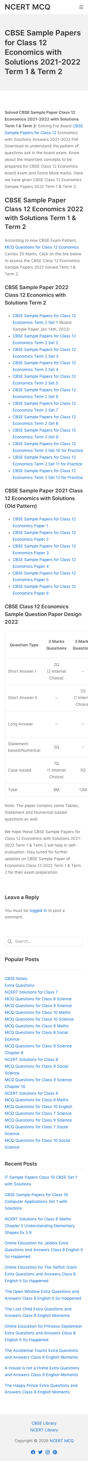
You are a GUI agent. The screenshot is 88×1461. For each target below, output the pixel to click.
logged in (38, 910)
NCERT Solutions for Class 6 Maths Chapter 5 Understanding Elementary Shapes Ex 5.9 (40, 1226)
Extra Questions (19, 985)
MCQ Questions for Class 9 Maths (37, 1026)
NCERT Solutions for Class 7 (31, 992)
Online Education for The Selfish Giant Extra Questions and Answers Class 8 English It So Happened (41, 1274)
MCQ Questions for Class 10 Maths (38, 1012)
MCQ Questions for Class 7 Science (38, 1113)
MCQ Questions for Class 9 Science (38, 1005)
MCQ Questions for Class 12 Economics (42, 247)
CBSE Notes (16, 978)
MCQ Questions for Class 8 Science (38, 999)
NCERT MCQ (62, 1440)
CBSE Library (44, 1423)
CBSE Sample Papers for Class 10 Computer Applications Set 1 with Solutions (36, 1201)
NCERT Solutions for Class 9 (31, 1093)
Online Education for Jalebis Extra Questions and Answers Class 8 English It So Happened (44, 1250)
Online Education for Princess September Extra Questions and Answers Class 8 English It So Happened (43, 1333)
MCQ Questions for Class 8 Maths (37, 1099)
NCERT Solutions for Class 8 (31, 1059)
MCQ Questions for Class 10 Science (39, 1019)
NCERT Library (44, 1430)
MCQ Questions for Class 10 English (38, 1106)
